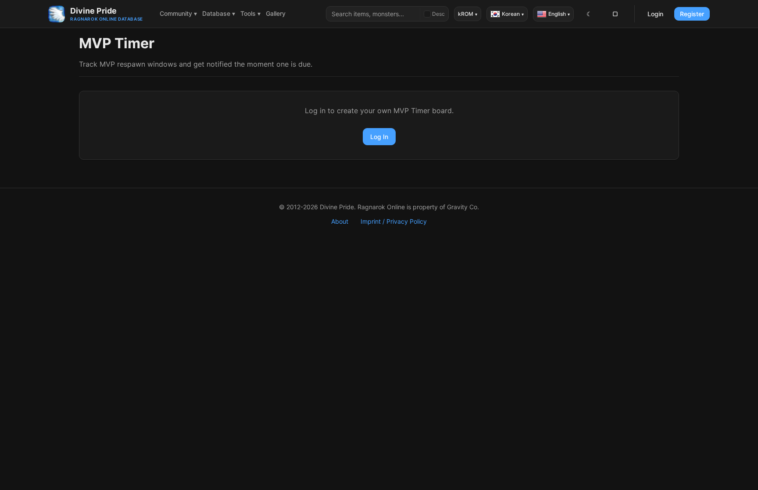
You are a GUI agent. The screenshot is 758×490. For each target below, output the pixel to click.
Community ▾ (178, 13)
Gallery (276, 13)
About (339, 221)
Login (655, 14)
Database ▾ (218, 13)
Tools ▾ (250, 13)
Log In (379, 136)
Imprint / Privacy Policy (394, 221)
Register (692, 14)
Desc (438, 14)
